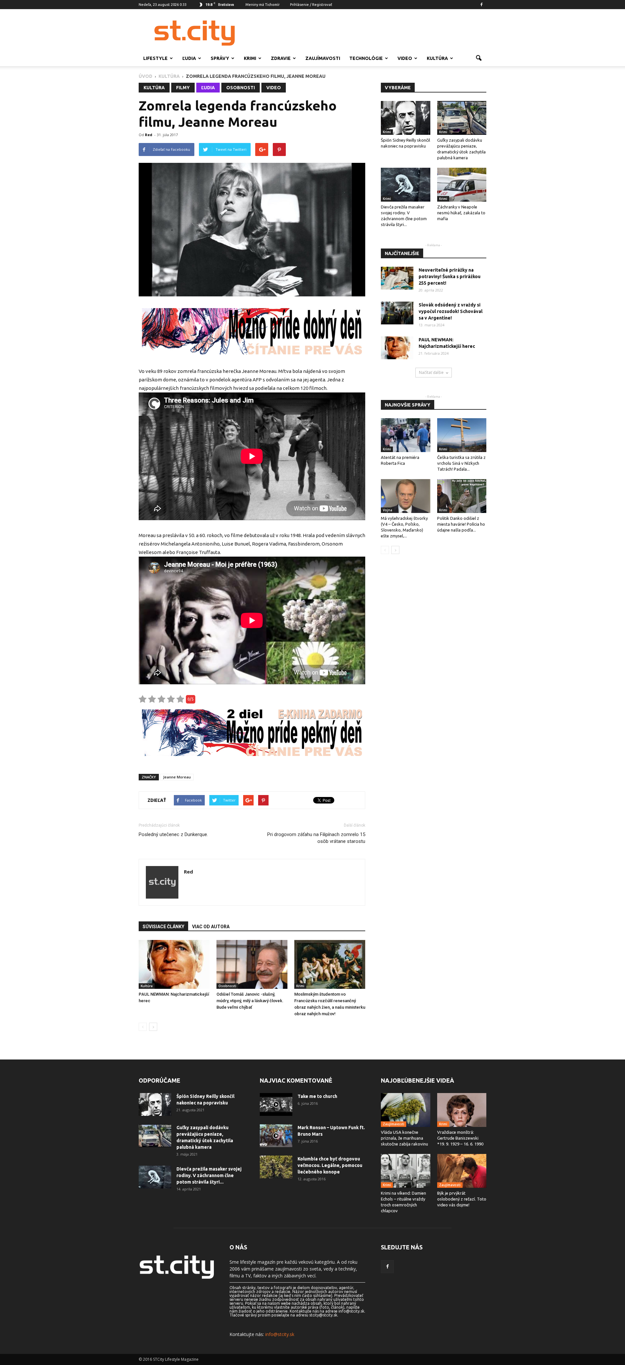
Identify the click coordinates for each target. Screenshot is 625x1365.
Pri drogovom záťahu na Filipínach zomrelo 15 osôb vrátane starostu (316, 838)
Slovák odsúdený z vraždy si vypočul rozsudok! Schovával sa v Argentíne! (450, 311)
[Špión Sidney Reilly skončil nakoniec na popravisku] (405, 118)
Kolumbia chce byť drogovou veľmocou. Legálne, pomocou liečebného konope (330, 1165)
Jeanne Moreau (177, 777)
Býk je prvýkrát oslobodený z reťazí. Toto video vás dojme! (461, 1199)
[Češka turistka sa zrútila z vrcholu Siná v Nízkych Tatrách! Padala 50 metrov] (462, 435)
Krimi (250, 58)
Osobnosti (240, 87)
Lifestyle (155, 58)
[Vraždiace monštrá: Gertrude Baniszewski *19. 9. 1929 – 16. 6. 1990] (462, 1110)
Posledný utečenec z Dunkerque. (173, 834)
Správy (220, 58)
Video (404, 58)
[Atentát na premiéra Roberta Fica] (405, 435)
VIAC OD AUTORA (210, 926)
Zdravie (281, 58)
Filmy (183, 87)
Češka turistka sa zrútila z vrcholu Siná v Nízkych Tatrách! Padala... (461, 463)
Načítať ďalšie (431, 372)
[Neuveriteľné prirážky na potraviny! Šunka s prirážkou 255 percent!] (397, 278)
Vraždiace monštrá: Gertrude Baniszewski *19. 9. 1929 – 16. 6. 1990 (460, 1138)
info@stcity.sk (279, 1334)
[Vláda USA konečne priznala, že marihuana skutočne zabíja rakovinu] (405, 1110)
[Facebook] (481, 4)
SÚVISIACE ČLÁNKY (163, 926)
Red (148, 134)
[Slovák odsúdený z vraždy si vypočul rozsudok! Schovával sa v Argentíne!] (397, 313)
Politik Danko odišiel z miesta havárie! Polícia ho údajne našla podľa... (461, 524)
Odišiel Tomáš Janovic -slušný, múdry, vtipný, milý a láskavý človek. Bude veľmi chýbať (250, 1001)
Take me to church (317, 1096)
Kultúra (437, 58)
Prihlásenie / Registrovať (311, 5)
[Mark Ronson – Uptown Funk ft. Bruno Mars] (276, 1135)
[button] (478, 58)
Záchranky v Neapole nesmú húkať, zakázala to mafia (461, 213)
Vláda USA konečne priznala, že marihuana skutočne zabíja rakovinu (404, 1138)
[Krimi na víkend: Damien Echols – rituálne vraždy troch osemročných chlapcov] (405, 1171)
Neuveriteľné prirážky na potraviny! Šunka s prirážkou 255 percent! (449, 276)
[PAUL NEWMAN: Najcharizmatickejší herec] (174, 964)
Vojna (387, 510)
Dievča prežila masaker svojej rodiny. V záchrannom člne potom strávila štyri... (209, 1175)
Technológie (366, 58)
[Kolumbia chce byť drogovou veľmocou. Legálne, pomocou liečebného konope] (276, 1167)
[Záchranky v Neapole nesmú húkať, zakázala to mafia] (462, 185)
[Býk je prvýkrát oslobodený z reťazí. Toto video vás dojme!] (462, 1171)
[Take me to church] (276, 1104)
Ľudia (189, 58)
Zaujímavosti (322, 58)
